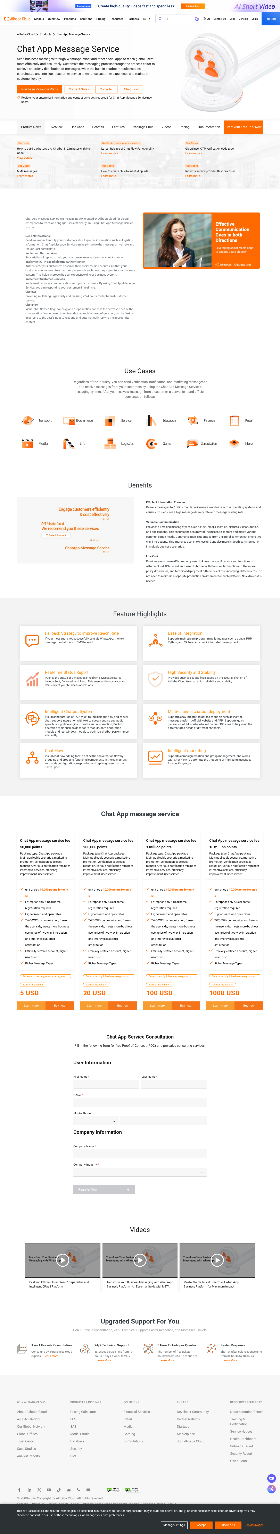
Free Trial (271, 18)
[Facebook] (19, 1489)
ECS (73, 1419)
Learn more (31, 1005)
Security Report (241, 1454)
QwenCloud (238, 1461)
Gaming (129, 1434)
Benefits (98, 127)
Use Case (77, 127)
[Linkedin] (29, 1489)
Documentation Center (246, 1412)
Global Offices (27, 1434)
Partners (133, 18)
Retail (128, 1419)
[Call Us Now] (78, 1489)
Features (118, 127)
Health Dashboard (243, 1439)
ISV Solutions (133, 1441)
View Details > (25, 157)
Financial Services (137, 1412)
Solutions (86, 18)
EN (208, 18)
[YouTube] (49, 1489)
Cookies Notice (254, 1525)
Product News (31, 127)
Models (39, 18)
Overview (54, 18)
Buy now (59, 1005)
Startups (183, 1426)
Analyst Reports (28, 1456)
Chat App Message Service (73, 34)
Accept (201, 1525)
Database (77, 1441)
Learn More (51, 1356)
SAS (73, 1426)
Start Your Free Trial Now (244, 127)
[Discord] (88, 1489)
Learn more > (109, 153)
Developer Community (193, 1412)
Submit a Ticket (241, 1446)
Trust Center (25, 1441)
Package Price (143, 127)
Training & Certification (239, 1421)
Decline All (228, 1525)
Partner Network (188, 1419)
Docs (232, 18)
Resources (116, 18)
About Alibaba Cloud (32, 1412)
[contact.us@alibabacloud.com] (68, 1489)
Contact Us (220, 18)
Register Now (87, 1189)
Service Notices (241, 1431)
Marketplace (186, 1434)
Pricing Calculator (83, 1412)
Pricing (101, 18)
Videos (166, 127)
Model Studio (80, 1434)
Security (76, 1449)
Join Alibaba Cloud (190, 1441)
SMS (73, 1456)
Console (243, 18)
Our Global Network (31, 1426)
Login (255, 18)
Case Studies (26, 1449)
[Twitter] (39, 1489)
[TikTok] (58, 1489)
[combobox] (96, 1120)
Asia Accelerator (28, 1419)
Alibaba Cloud (26, 34)
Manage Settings (174, 1525)
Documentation (209, 127)
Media (128, 1426)
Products (70, 18)
